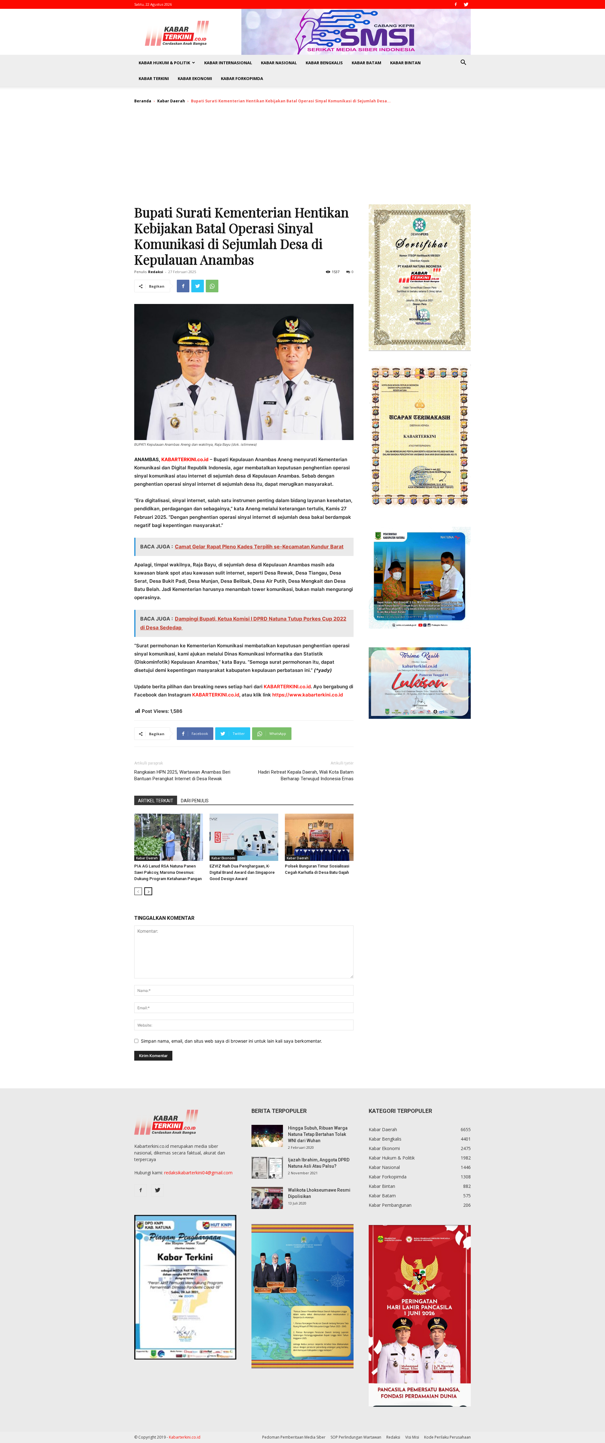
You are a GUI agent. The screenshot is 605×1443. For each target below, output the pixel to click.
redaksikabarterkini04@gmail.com (198, 1173)
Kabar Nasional (279, 63)
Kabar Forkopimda (242, 78)
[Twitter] (466, 4)
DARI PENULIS (195, 800)
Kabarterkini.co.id (184, 1437)
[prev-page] (138, 891)
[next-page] (148, 891)
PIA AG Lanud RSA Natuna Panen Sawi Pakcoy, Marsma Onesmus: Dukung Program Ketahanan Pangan (168, 872)
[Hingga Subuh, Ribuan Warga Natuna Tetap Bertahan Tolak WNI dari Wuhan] (267, 1136)
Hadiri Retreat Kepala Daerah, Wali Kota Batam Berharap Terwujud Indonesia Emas (306, 775)
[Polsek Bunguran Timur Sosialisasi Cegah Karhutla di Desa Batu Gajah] (319, 837)
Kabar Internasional (228, 63)
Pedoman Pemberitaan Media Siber (294, 1437)
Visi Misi (412, 1437)
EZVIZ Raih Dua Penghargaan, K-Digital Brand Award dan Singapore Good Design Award (242, 872)
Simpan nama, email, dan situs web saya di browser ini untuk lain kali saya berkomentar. (231, 1041)
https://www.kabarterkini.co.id (307, 695)
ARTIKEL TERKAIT (155, 800)
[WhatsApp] (212, 286)
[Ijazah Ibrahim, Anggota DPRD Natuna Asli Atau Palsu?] (267, 1168)
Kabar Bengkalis (324, 63)
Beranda (142, 101)
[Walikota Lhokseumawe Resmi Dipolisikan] (267, 1198)
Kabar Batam (366, 63)
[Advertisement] (302, 157)
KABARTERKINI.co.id (185, 459)
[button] (463, 63)
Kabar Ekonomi (195, 78)
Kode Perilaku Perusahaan (447, 1437)
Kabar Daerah (171, 101)
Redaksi (155, 271)
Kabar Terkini (154, 78)
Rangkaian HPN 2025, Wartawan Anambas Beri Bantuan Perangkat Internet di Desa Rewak (182, 775)
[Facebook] (455, 4)
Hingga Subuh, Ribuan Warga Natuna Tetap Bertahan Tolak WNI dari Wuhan (318, 1134)
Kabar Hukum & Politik (164, 63)
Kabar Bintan (405, 63)
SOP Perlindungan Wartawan (356, 1437)
